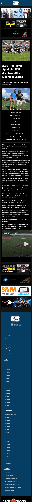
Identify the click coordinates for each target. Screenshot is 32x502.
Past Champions (9, 472)
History (7, 339)
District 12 (7, 381)
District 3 (7, 372)
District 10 (7, 405)
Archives (7, 363)
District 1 (7, 366)
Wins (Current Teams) (11, 481)
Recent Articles (9, 354)
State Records (9, 475)
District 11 (12, 82)
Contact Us (8, 345)
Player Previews (23, 82)
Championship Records (11, 478)
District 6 (7, 393)
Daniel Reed (5, 84)
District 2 (7, 369)
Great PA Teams (9, 490)
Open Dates (8, 463)
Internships (8, 351)
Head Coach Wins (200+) (12, 484)
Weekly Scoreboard (10, 414)
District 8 (7, 399)
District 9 (7, 402)
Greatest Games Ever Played (13, 487)
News (17, 82)
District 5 (7, 390)
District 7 (7, 396)
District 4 (7, 375)
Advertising (8, 342)
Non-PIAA (7, 460)
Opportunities (8, 348)
